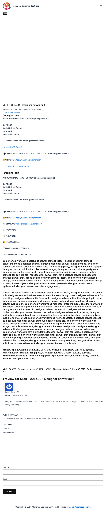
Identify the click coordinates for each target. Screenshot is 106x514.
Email (5, 479)
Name (6, 468)
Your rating (8, 424)
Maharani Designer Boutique (26, 6)
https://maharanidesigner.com (27, 160)
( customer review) (11, 112)
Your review (8, 432)
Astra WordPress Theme (80, 507)
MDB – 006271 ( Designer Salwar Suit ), (57, 369)
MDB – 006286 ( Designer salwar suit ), (21, 369)
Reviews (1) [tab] (24, 166)
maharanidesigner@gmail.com (29, 224)
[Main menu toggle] (100, 5)
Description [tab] (13, 166)
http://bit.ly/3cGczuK (13, 147)
